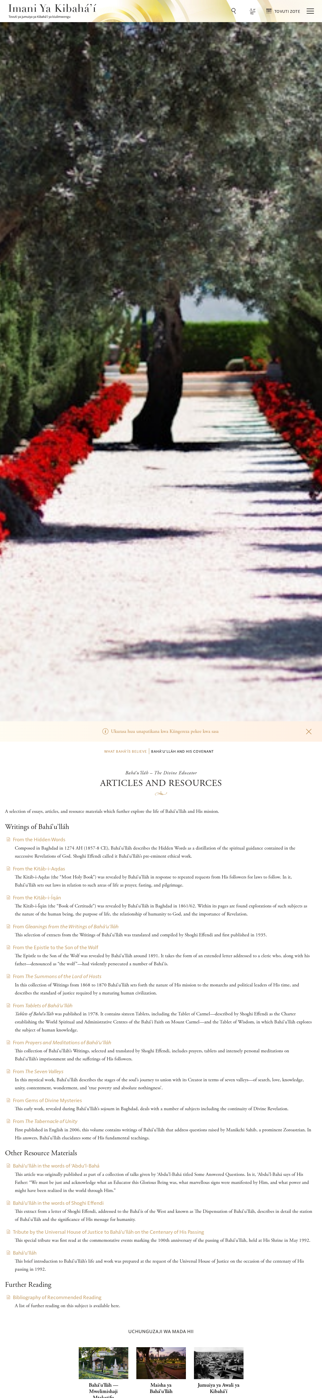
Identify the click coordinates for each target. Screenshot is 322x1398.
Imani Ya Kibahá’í (52, 9)
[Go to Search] (234, 11)
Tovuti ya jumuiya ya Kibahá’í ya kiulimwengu (39, 16)
